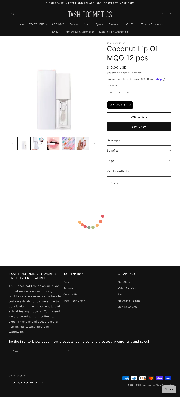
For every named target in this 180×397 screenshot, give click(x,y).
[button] (13, 14)
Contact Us (70, 294)
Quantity (112, 85)
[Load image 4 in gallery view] (68, 143)
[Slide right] (94, 143)
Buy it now (139, 126)
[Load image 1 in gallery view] (23, 143)
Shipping (112, 72)
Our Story (124, 282)
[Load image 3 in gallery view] (53, 143)
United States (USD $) (25, 382)
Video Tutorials (127, 288)
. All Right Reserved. (161, 385)
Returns (68, 288)
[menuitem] (20, 24)
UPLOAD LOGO (120, 104)
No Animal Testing (129, 300)
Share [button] (114, 183)
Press (66, 282)
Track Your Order (74, 300)
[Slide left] (13, 143)
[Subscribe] (68, 351)
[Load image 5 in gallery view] (82, 143)
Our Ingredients (127, 306)
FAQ (120, 294)
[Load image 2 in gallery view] (38, 143)
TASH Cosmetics (143, 385)
